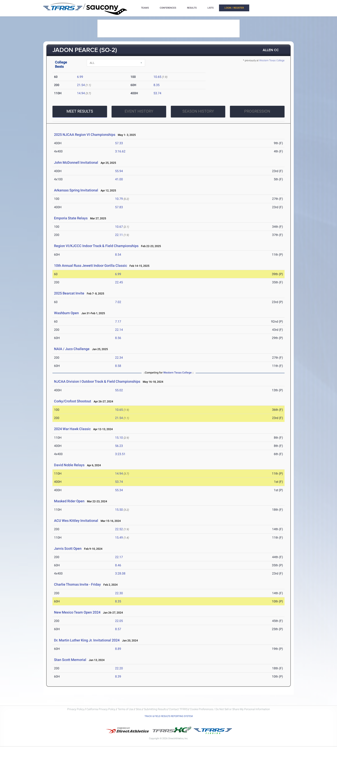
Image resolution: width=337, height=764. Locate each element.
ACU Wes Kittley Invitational (76, 521)
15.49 (119, 537)
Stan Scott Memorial (70, 660)
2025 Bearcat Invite (69, 293)
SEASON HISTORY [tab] (198, 111)
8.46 (118, 565)
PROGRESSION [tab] (257, 111)
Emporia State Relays (71, 218)
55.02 (119, 390)
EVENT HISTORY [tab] (139, 111)
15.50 (119, 509)
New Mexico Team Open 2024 (77, 612)
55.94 (119, 171)
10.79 (119, 199)
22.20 (119, 668)
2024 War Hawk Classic (72, 429)
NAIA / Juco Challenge (72, 349)
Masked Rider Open (69, 501)
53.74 (157, 93)
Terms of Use (125, 709)
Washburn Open (66, 313)
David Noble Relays (69, 465)
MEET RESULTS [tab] (80, 111)
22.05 (119, 621)
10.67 (119, 227)
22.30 (119, 593)
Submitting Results (155, 709)
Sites (139, 709)
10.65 (157, 77)
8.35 (156, 85)
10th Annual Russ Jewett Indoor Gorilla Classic (90, 265)
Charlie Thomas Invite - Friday (77, 584)
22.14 (119, 330)
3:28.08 (120, 573)
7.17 (118, 321)
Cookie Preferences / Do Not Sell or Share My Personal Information (230, 709)
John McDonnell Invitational (76, 162)
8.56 (118, 338)
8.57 (118, 629)
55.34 (119, 490)
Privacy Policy (75, 709)
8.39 (118, 676)
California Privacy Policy (100, 709)
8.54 (118, 254)
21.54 (81, 85)
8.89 (118, 649)
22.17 (119, 557)
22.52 (119, 529)
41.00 (119, 179)
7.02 (118, 302)
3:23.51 (120, 454)
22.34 (119, 357)
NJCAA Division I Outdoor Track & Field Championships (97, 381)
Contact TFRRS (178, 709)
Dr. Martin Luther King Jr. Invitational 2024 (87, 640)
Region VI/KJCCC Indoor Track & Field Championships (96, 246)
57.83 (119, 207)
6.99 (80, 77)
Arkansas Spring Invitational (76, 190)
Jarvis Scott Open (68, 548)
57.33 (119, 143)
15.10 (119, 437)
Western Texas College (272, 60)
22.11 (119, 235)
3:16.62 (120, 151)
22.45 (119, 282)
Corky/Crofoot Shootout (72, 401)
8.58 (118, 366)
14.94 (81, 93)
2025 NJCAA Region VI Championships (84, 135)
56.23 (119, 446)
